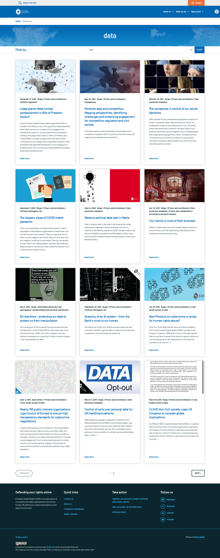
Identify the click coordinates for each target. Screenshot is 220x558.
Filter (199, 50)
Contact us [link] (68, 499)
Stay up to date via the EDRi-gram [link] (127, 507)
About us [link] (167, 12)
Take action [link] (196, 12)
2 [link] (113, 473)
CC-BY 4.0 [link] (50, 547)
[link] (216, 11)
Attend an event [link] (119, 512)
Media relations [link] (70, 514)
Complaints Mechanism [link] (74, 509)
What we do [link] (181, 12)
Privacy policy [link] (22, 537)
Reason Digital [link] (199, 537)
